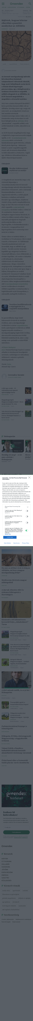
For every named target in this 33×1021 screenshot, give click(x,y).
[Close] (29, 478)
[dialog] (16, 510)
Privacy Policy (25, 543)
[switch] (27, 511)
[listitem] (16, 507)
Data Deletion (7, 543)
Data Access (16, 543)
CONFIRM (10, 537)
